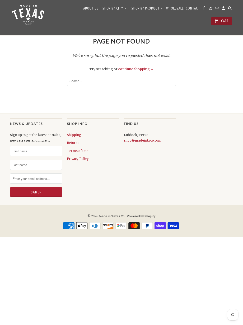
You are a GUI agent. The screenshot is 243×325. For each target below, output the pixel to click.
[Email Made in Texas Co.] (217, 9)
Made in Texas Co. (112, 216)
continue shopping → (136, 69)
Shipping (74, 135)
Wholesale (175, 8)
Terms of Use (77, 151)
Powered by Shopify (141, 216)
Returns (73, 143)
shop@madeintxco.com (142, 140)
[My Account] (224, 9)
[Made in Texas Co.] (28, 18)
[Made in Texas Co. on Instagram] (211, 9)
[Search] (230, 9)
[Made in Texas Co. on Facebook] (204, 9)
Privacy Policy (78, 159)
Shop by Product (147, 8)
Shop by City (114, 8)
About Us (91, 8)
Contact (193, 8)
